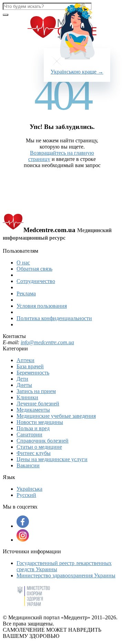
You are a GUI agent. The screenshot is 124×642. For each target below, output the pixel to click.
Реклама (26, 293)
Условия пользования (42, 306)
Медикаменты (33, 410)
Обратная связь (34, 269)
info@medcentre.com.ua (47, 342)
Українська (29, 489)
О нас (23, 262)
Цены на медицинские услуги (52, 459)
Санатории (29, 434)
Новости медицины (40, 422)
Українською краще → (77, 72)
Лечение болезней (38, 403)
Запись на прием (36, 391)
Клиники (27, 397)
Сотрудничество (36, 281)
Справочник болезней (43, 441)
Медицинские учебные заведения (56, 416)
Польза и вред (33, 428)
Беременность (33, 373)
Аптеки (25, 360)
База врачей (30, 366)
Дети (22, 379)
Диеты (24, 385)
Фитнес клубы (34, 453)
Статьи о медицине (39, 447)
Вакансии (28, 465)
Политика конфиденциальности (54, 318)
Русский (26, 495)
